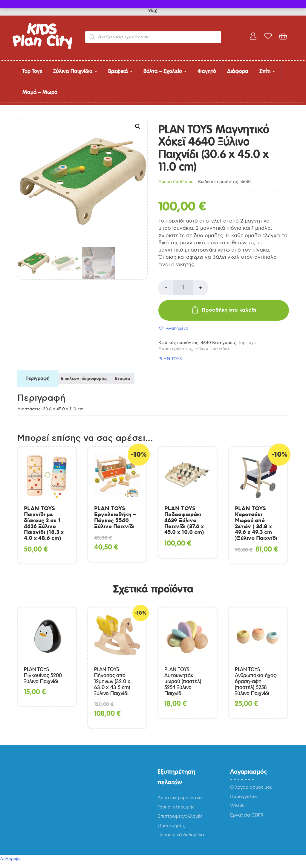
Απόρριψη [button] (10, 858)
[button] (137, 126)
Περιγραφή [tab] (37, 379)
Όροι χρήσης (171, 825)
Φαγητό (207, 71)
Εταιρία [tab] (122, 378)
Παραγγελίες (244, 796)
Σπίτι (265, 71)
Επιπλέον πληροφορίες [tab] (84, 378)
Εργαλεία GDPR (247, 815)
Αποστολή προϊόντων (180, 797)
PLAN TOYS (170, 358)
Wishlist (238, 805)
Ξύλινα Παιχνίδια (73, 71)
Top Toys (32, 71)
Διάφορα (237, 71)
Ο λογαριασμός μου (251, 787)
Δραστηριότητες (175, 348)
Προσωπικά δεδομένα (180, 834)
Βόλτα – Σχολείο (163, 71)
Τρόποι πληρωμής (176, 807)
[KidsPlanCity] (42, 48)
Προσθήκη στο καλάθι (229, 310)
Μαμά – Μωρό (39, 92)
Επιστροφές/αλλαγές (180, 816)
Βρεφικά (118, 71)
